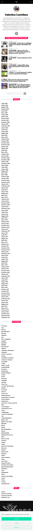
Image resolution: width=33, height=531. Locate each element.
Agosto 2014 (4, 300)
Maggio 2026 (4, 107)
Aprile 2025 (4, 111)
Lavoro (3, 410)
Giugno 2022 (4, 131)
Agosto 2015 (4, 278)
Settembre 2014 (5, 298)
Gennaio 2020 (5, 178)
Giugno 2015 (4, 282)
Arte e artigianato (6, 339)
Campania (4, 352)
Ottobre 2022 (4, 124)
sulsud (3, 478)
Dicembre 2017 (5, 225)
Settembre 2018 (5, 208)
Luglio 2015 (4, 280)
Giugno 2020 (4, 169)
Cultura (3, 363)
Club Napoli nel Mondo (7, 358)
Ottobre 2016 (4, 251)
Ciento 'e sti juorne (6, 354)
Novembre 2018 (5, 204)
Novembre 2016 (5, 250)
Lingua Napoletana (6, 418)
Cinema (3, 356)
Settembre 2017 (5, 231)
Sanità (3, 455)
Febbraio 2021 (5, 154)
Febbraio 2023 (5, 118)
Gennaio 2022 (5, 141)
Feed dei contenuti (6, 493)
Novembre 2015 (5, 272)
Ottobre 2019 (4, 184)
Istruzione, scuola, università (9, 403)
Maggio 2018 (4, 216)
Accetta (16, 519)
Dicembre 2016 (5, 248)
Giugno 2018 (4, 214)
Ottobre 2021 (4, 146)
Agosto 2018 (4, 210)
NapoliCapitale (5, 433)
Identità (3, 388)
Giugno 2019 (4, 191)
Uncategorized (5, 483)
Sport (2, 470)
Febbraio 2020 (5, 176)
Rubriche (3, 453)
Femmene (4, 378)
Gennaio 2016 (5, 268)
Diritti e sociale (5, 365)
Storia (3, 474)
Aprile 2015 (4, 285)
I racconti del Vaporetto (7, 386)
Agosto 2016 (4, 255)
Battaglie (3, 344)
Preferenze (16, 527)
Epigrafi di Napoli (6, 373)
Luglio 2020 (4, 167)
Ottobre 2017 (4, 229)
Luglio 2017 (4, 235)
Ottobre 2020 (4, 161)
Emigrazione (4, 371)
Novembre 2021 (5, 144)
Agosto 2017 (4, 233)
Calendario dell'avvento (7, 350)
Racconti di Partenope (7, 446)
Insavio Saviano (5, 399)
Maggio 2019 (4, 193)
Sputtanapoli (4, 472)
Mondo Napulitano (6, 429)
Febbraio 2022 (5, 139)
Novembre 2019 (5, 182)
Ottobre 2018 (4, 206)
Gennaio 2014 (5, 312)
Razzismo (4, 448)
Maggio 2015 (4, 283)
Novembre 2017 (5, 227)
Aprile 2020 (4, 173)
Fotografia (4, 380)
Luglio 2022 (4, 129)
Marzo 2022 (4, 137)
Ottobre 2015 (4, 274)
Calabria (3, 348)
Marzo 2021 (4, 152)
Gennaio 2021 (5, 156)
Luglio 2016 (4, 257)
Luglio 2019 (4, 189)
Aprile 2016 (4, 263)
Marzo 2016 (4, 265)
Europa (3, 375)
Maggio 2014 (4, 304)
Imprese (3, 391)
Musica (3, 431)
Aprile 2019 (4, 195)
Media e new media (6, 421)
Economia (4, 369)
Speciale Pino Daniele (7, 465)
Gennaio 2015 (5, 291)
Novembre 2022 (5, 122)
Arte (2, 337)
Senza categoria (5, 457)
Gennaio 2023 (5, 120)
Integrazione (4, 401)
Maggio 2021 (4, 148)
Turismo (3, 482)
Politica (3, 442)
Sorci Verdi (4, 461)
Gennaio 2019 (5, 201)
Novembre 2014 (5, 295)
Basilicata (3, 343)
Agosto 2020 (4, 165)
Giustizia (3, 382)
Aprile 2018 (4, 218)
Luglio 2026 (4, 103)
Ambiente (4, 335)
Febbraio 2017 (5, 244)
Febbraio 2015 (5, 289)
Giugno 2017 (4, 236)
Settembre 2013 (5, 317)
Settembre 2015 (5, 276)
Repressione (4, 451)
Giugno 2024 (4, 114)
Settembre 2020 (5, 163)
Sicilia (3, 459)
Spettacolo (4, 468)
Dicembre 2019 (5, 180)
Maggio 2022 (4, 133)
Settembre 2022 (5, 126)
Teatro (3, 480)
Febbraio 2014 (5, 310)
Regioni (3, 450)
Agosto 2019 (4, 188)
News (2, 436)
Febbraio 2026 (5, 109)
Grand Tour (4, 384)
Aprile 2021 (4, 150)
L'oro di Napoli (5, 406)
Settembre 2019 (5, 186)
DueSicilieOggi (5, 367)
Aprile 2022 (4, 135)
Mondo (3, 427)
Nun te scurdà (5, 438)
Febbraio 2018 (5, 221)
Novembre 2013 (5, 315)
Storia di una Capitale (7, 476)
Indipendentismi (5, 395)
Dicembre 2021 (5, 143)
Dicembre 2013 (5, 313)
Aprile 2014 (4, 306)
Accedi (3, 492)
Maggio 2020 (4, 171)
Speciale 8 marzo (6, 463)
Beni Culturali (5, 346)
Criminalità (4, 361)
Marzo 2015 (4, 287)
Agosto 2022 (4, 128)
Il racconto (4, 390)
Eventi (3, 376)
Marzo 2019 (4, 197)
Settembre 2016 (5, 253)
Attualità (3, 341)
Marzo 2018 (4, 220)
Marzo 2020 (4, 174)
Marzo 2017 (4, 242)
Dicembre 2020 (5, 158)
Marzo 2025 (4, 113)
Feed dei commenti (6, 495)
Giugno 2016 (4, 259)
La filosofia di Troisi (6, 408)
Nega (16, 523)
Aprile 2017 (4, 240)
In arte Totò (4, 393)
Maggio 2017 (4, 238)
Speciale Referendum (7, 467)
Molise (3, 425)
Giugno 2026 (4, 105)
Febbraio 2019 (5, 199)
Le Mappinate (5, 412)
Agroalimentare (5, 331)
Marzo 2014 (4, 308)
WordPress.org (5, 497)
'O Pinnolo (4, 326)
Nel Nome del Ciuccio (7, 435)
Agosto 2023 (4, 116)
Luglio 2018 (4, 212)
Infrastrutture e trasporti (8, 397)
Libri (2, 416)
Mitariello (3, 423)
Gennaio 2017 (5, 246)
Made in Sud (4, 420)
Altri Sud (3, 333)
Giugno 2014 (4, 302)
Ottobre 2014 (4, 297)
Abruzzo (3, 329)
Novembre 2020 (5, 159)
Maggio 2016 (4, 261)
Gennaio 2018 (5, 223)
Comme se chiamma (6, 360)
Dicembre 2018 (5, 203)
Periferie (3, 440)
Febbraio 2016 (5, 267)
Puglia (3, 444)
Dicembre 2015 (5, 270)
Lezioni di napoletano (7, 414)
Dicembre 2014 (5, 293)
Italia (2, 405)
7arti (2, 328)
